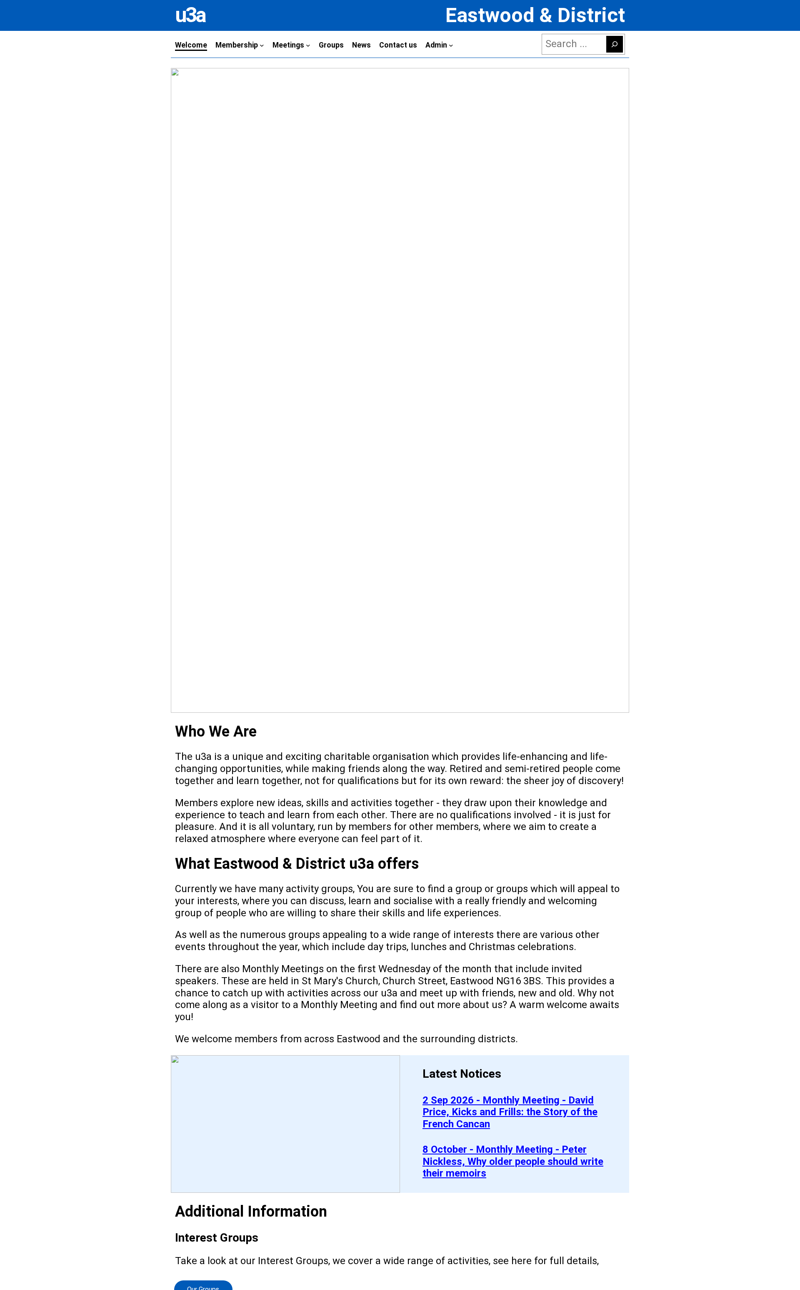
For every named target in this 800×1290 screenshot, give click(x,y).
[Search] (614, 44)
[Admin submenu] (451, 45)
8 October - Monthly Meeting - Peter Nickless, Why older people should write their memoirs (512, 1161)
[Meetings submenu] (308, 45)
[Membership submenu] (262, 45)
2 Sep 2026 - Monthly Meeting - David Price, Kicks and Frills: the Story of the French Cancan (510, 1112)
